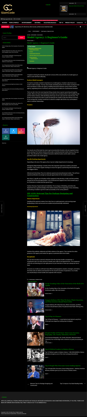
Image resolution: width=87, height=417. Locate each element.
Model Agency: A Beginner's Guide (36, 279)
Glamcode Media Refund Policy (76, 6)
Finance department (33, 57)
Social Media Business (50, 22)
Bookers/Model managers (34, 49)
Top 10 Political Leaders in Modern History (59, 349)
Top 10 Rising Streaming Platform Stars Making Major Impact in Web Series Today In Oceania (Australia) (12, 70)
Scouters (31, 51)
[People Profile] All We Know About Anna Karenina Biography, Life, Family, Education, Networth (62, 334)
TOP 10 (61, 22)
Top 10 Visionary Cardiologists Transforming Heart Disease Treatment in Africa (11, 56)
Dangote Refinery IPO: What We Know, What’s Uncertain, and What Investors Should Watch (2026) (64, 301)
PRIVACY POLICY (70, 22)
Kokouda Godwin (30, 40)
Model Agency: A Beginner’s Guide (35, 48)
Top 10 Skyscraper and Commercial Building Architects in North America (13, 89)
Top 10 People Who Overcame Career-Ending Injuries (63, 366)
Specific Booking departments (35, 53)
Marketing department (34, 58)
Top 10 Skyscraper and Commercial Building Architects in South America (13, 80)
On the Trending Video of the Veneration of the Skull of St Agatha (64, 284)
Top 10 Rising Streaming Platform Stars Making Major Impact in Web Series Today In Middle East (12, 75)
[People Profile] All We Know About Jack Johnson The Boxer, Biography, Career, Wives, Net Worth (12, 51)
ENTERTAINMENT (28, 22)
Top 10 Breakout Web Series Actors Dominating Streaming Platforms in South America (13, 61)
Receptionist (32, 61)
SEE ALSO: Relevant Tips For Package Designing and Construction (41, 55)
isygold (46, 324)
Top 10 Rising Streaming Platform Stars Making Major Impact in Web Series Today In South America (12, 66)
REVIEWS (4, 22)
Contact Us (80, 22)
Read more (4, 143)
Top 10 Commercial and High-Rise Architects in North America (12, 85)
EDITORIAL (38, 22)
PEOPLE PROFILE (14, 22)
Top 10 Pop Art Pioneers (53, 316)
